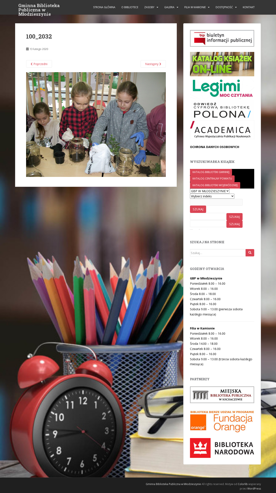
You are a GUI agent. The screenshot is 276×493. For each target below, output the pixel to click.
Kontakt (249, 7)
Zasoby (149, 7)
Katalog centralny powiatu (212, 178)
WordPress (254, 488)
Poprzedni (40, 64)
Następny (152, 64)
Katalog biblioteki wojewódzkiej (215, 185)
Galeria (169, 7)
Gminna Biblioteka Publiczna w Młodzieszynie (39, 7)
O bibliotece (129, 7)
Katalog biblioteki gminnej (211, 172)
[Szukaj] (250, 252)
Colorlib (243, 484)
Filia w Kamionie (195, 7)
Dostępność (224, 7)
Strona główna (104, 7)
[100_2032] (96, 124)
